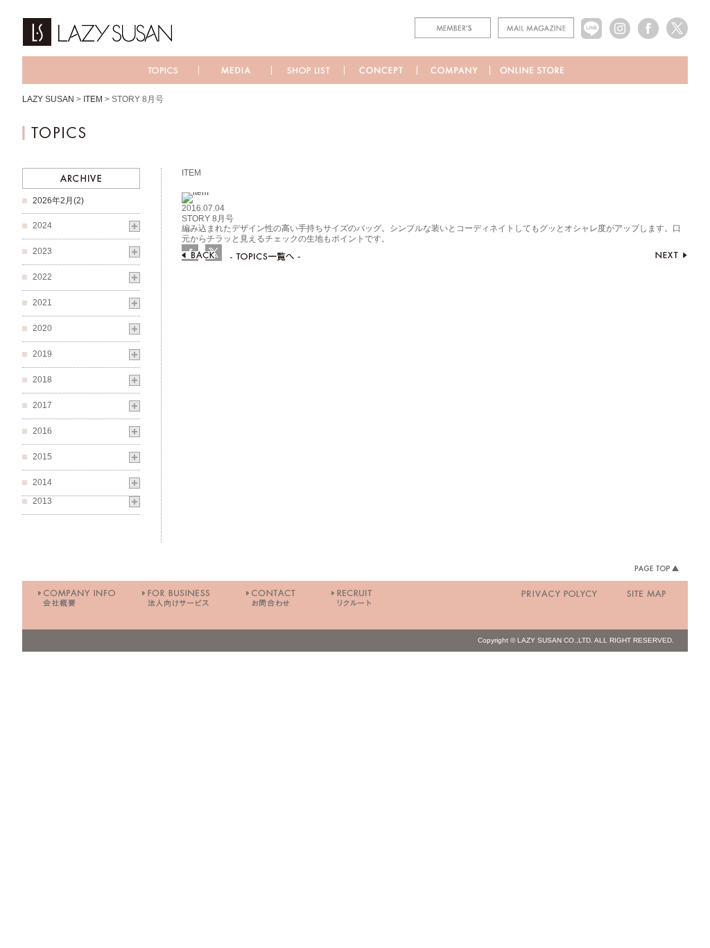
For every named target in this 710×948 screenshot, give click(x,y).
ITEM (93, 99)
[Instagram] (620, 22)
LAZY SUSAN (48, 99)
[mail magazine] (536, 22)
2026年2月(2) (58, 200)
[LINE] (592, 22)
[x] (677, 22)
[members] (453, 22)
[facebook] (648, 22)
